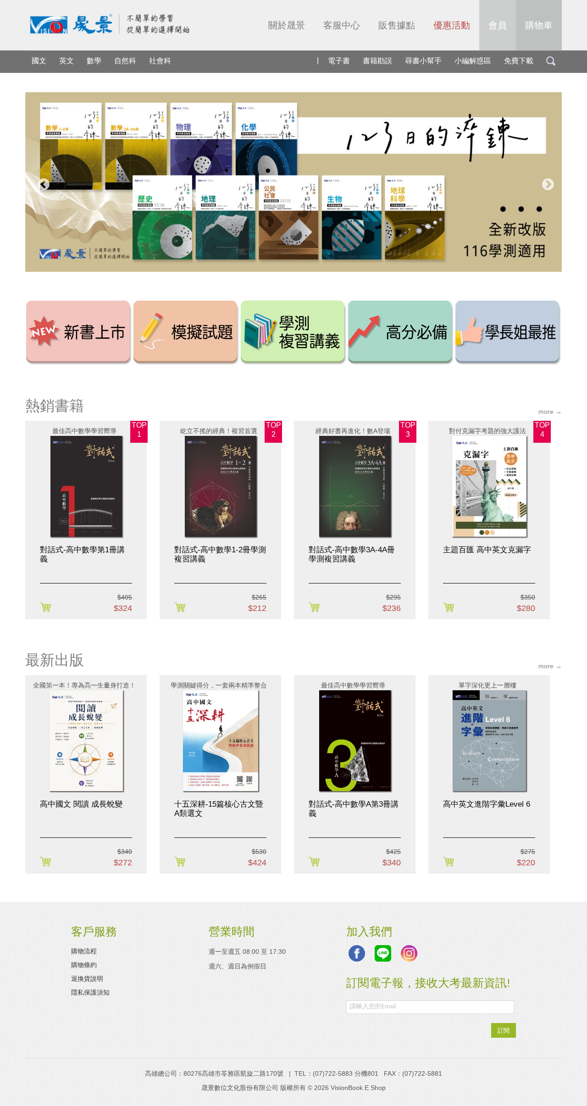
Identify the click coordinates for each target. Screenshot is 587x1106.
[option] (293, 182)
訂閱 (503, 1030)
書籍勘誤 (377, 61)
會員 (497, 25)
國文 (39, 61)
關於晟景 (286, 25)
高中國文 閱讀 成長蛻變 (81, 804)
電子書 (339, 61)
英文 (66, 61)
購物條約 (84, 964)
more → (550, 411)
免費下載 (518, 61)
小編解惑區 (472, 61)
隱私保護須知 (90, 992)
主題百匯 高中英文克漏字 (487, 549)
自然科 (125, 61)
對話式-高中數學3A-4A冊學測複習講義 (352, 554)
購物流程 (84, 951)
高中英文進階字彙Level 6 (486, 804)
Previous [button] (41, 182)
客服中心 (341, 25)
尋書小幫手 (423, 61)
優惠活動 (451, 25)
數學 (94, 61)
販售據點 (396, 25)
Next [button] (545, 182)
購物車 (539, 25)
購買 (47, 608)
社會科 (160, 61)
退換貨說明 (87, 978)
